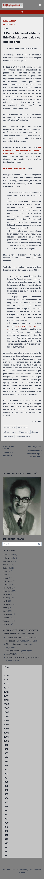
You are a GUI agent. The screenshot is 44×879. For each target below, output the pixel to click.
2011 (5, 696)
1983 (5, 810)
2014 (6, 683)
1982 (5, 814)
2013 (6, 688)
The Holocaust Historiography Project (22, 657)
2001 (6, 737)
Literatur (6, 584)
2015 (6, 679)
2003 (6, 728)
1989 (5, 786)
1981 (5, 819)
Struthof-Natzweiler (23, 436)
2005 (6, 720)
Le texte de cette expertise (14, 168)
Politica (5, 594)
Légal (13, 24)
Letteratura (7, 581)
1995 (5, 761)
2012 (6, 692)
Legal (4, 571)
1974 (5, 847)
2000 (6, 741)
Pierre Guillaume (10, 432)
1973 (5, 851)
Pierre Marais (24, 432)
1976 (5, 839)
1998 (5, 749)
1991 (5, 778)
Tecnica (5, 624)
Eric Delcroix (23, 427)
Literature (6, 588)
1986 (5, 798)
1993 (5, 769)
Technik (5, 618)
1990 (6, 782)
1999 (5, 745)
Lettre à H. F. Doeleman (8, 451)
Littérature (7, 591)
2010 (6, 700)
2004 (6, 724)
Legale (5, 578)
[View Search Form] (22, 12)
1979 (5, 827)
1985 (5, 802)
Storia (5, 611)
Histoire (6, 24)
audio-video (7, 558)
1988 (5, 790)
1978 (5, 831)
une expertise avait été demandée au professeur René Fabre (22, 150)
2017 (5, 671)
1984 (6, 806)
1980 (6, 823)
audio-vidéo (7, 555)
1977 (5, 835)
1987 (5, 794)
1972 (5, 855)
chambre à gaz (10, 427)
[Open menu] (40, 5)
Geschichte (7, 561)
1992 (5, 773)
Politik (5, 601)
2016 (6, 675)
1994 (6, 765)
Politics (5, 598)
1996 (5, 757)
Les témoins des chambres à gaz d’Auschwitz (34, 452)
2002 (6, 733)
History (5, 568)
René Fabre (8, 436)
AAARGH (10, 654)
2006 (6, 716)
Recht (5, 608)
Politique (6, 604)
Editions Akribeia (13, 651)
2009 (6, 704)
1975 (5, 843)
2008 (6, 708)
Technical (6, 614)
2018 (6, 667)
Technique (6, 621)
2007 (6, 712)
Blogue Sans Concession (16, 644)
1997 (5, 753)
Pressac (34, 432)
